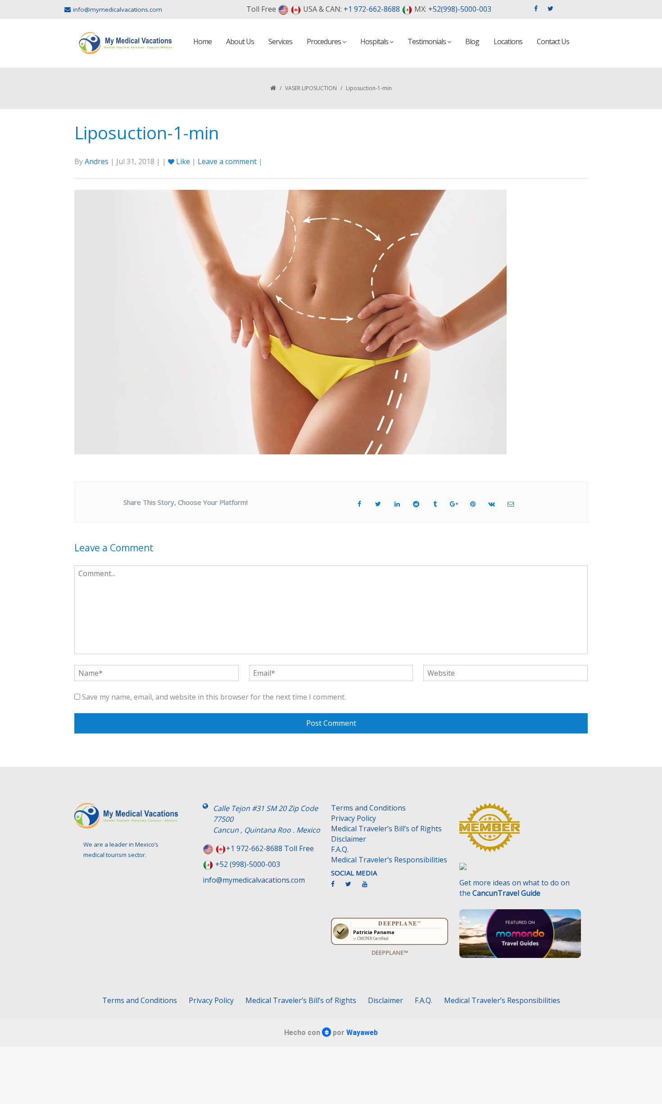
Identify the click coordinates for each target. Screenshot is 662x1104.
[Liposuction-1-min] (290, 321)
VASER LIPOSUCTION (311, 88)
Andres (97, 161)
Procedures (324, 41)
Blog (472, 41)
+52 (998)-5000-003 (247, 864)
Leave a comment (227, 161)
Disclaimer (348, 839)
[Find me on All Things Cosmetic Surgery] (520, 832)
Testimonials (427, 41)
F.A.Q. (340, 849)
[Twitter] (352, 887)
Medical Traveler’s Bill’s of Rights (386, 829)
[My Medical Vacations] (125, 43)
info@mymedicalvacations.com (117, 9)
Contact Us (553, 41)
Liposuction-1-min (146, 132)
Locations (508, 41)
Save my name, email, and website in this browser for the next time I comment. (214, 697)
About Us (240, 41)
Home (202, 41)
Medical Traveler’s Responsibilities (389, 860)
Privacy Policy (353, 818)
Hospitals (375, 41)
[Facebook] (337, 887)
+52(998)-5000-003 (459, 9)
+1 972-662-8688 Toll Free (270, 848)
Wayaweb (362, 1032)
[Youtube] (369, 887)
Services (280, 41)
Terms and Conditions (368, 808)
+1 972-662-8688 (372, 9)
